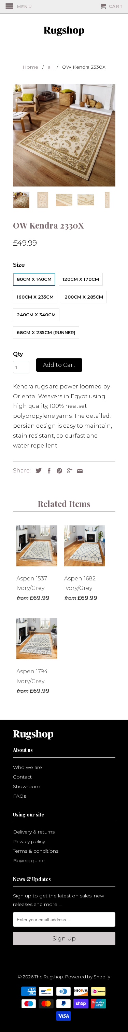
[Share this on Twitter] (37, 470)
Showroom (26, 786)
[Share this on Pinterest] (57, 470)
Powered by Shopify (87, 976)
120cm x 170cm (80, 279)
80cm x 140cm (34, 279)
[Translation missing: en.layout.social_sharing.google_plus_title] (67, 470)
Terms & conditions (35, 851)
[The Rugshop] (64, 31)
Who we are (27, 767)
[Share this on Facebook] (47, 470)
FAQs (19, 796)
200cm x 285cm (84, 297)
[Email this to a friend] (78, 470)
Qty (18, 354)
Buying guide (29, 860)
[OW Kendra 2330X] (64, 135)
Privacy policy (29, 841)
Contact (22, 777)
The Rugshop (48, 976)
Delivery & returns (34, 832)
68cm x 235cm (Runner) (46, 332)
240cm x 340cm (36, 314)
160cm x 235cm (35, 297)
